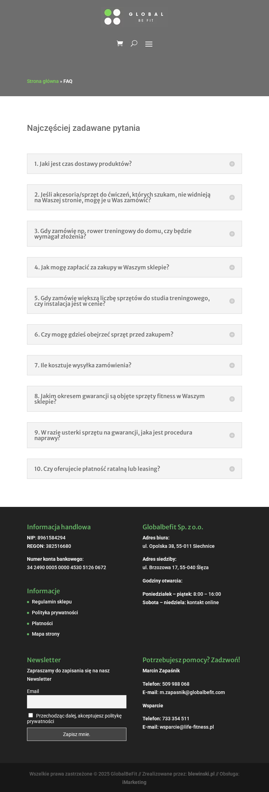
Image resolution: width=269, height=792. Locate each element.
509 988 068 (175, 684)
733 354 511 (175, 718)
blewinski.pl (201, 774)
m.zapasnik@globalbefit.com (192, 692)
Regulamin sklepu (52, 601)
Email (33, 691)
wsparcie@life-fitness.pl (187, 727)
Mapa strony (46, 634)
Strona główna (43, 81)
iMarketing (134, 782)
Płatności (42, 623)
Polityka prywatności (55, 612)
